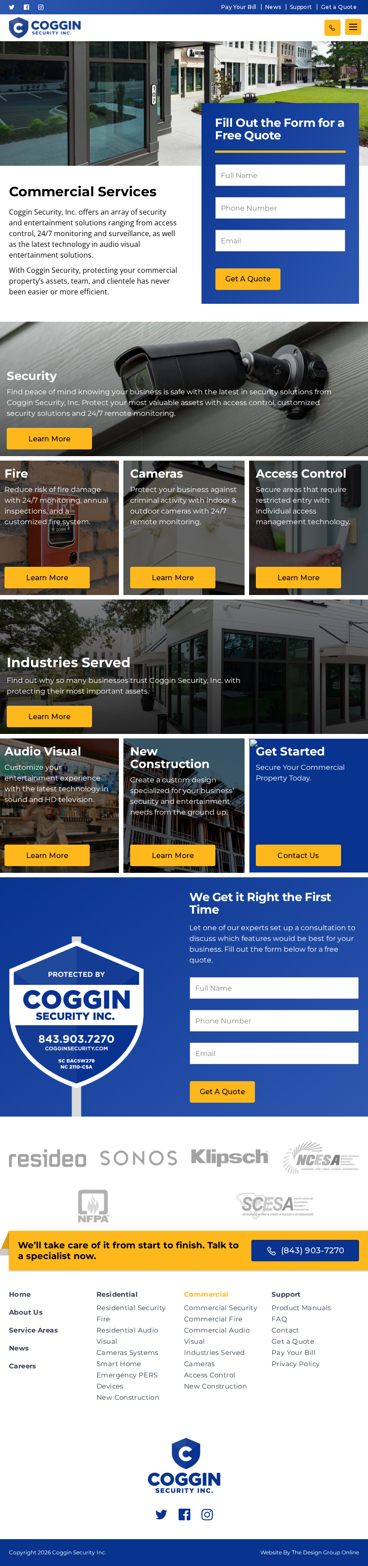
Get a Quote (339, 7)
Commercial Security (220, 1307)
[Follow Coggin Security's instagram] (41, 7)
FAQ (279, 1319)
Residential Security (131, 1307)
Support (301, 7)
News (273, 7)
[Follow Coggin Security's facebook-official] (26, 7)
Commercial (206, 1294)
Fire (103, 1319)
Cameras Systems (127, 1352)
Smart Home (118, 1363)
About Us (26, 1312)
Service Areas (33, 1330)
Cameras (199, 1363)
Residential (117, 1294)
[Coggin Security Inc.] (45, 28)
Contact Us (298, 855)
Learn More (49, 439)
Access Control (209, 1375)
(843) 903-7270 (332, 28)
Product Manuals (301, 1307)
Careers (22, 1366)
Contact (285, 1330)
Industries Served (214, 1352)
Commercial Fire (213, 1319)
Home (20, 1294)
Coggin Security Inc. (79, 1552)
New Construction (127, 1397)
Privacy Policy (296, 1363)
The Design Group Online (325, 1552)
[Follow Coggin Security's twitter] (12, 7)
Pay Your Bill (239, 7)
